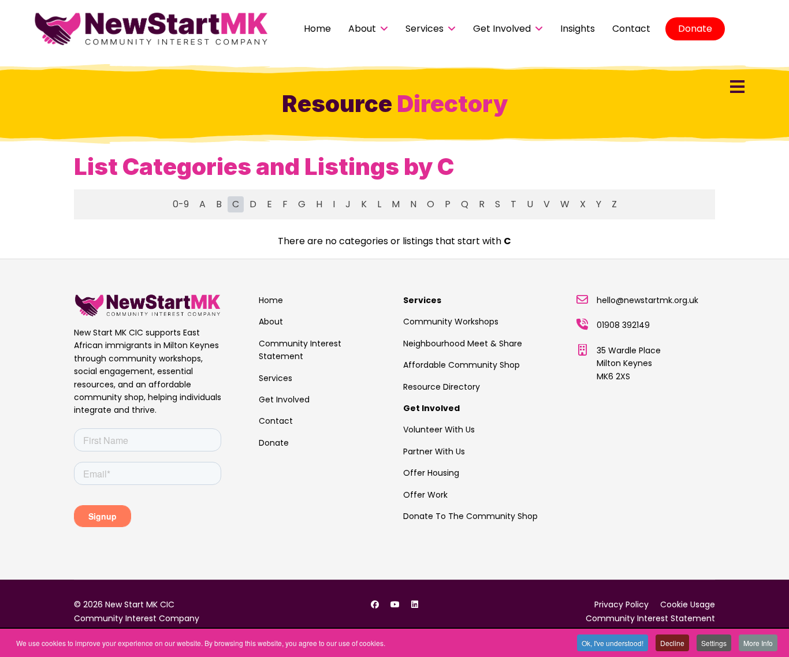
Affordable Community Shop (461, 365)
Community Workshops (450, 321)
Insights (577, 29)
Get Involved (502, 29)
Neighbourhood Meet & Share (462, 343)
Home (317, 29)
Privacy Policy (621, 604)
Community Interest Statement (300, 350)
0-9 (181, 204)
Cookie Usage (687, 604)
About (362, 29)
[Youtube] (395, 604)
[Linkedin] (414, 604)
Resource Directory (441, 387)
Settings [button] (714, 643)
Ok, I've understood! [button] (612, 643)
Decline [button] (672, 643)
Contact (631, 29)
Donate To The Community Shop (470, 516)
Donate (695, 28)
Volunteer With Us (439, 429)
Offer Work (425, 495)
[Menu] (737, 86)
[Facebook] (375, 604)
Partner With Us (434, 451)
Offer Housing (431, 473)
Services (424, 29)
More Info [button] (758, 643)
